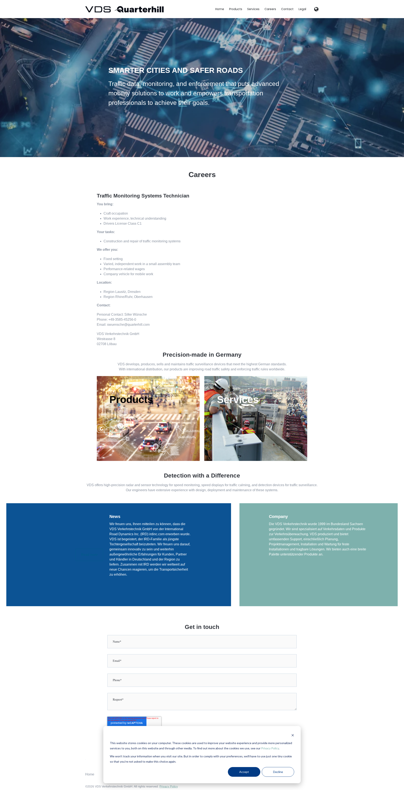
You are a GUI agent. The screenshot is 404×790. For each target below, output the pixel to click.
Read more (89, 554)
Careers (270, 9)
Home (219, 9)
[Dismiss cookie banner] (292, 735)
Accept (244, 772)
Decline (278, 772)
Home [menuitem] (89, 774)
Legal (302, 9)
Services (253, 9)
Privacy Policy (270, 748)
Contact (287, 9)
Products (235, 9)
